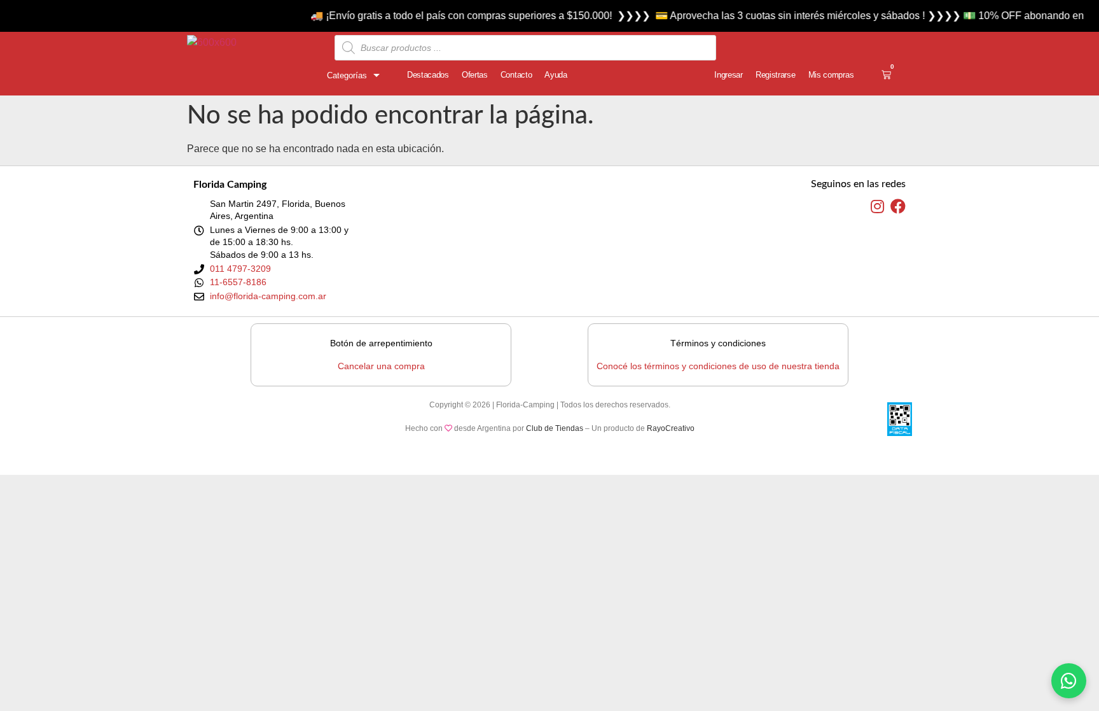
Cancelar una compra (381, 366)
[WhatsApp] (1068, 680)
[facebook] (898, 206)
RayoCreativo (671, 428)
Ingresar (728, 75)
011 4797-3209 (240, 269)
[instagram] (877, 206)
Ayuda (555, 75)
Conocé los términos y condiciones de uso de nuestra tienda (718, 366)
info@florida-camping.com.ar (268, 296)
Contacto (516, 75)
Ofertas (475, 75)
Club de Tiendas (554, 428)
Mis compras (831, 75)
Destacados (428, 75)
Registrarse (776, 75)
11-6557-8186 (238, 282)
